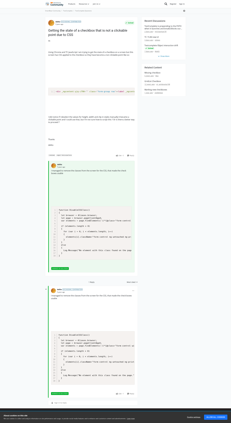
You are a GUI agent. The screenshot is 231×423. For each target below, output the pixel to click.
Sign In (182, 4)
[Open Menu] (184, 10)
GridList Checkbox (152, 81)
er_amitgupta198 (163, 84)
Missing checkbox (152, 73)
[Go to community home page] (54, 4)
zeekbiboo (159, 93)
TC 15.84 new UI (151, 37)
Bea (156, 76)
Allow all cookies (215, 417)
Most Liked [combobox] (132, 282)
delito (57, 22)
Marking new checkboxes (155, 89)
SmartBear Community (53, 11)
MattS (157, 51)
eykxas (157, 40)
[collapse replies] (46, 289)
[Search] (165, 4)
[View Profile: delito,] (53, 165)
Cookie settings (193, 417)
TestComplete (68, 11)
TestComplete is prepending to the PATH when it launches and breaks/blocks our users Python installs (162, 27)
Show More (164, 56)
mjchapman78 (160, 31)
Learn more (131, 419)
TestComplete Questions (83, 11)
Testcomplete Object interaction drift (161, 45)
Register (173, 4)
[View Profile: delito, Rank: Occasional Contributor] (51, 23)
